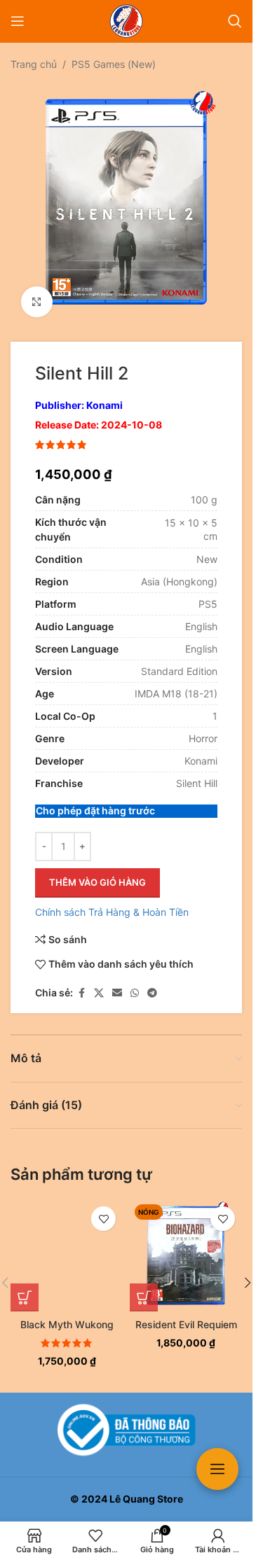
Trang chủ (34, 64)
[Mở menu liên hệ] (217, 1469)
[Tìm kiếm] (235, 21)
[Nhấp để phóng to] (37, 291)
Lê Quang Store (146, 1499)
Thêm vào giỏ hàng (97, 871)
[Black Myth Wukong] (67, 1245)
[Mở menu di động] (18, 21)
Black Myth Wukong (67, 1314)
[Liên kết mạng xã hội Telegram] (152, 982)
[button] (25, 1287)
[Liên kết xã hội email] (117, 982)
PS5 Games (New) (114, 64)
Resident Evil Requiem (186, 1314)
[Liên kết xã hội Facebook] (81, 982)
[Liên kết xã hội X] (99, 982)
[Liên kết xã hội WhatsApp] (134, 982)
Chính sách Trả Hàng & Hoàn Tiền (112, 901)
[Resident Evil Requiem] (186, 1245)
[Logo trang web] (126, 20)
